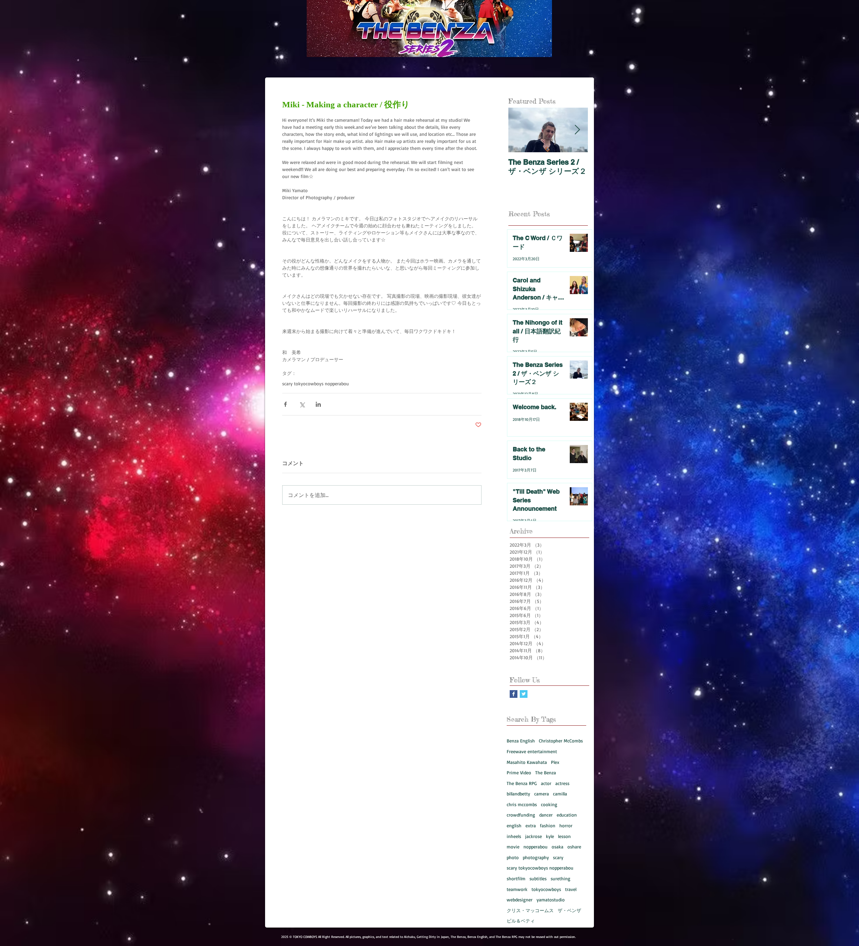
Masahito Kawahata (527, 762)
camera (541, 793)
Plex (555, 762)
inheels (514, 836)
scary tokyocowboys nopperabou (315, 383)
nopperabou (535, 846)
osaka (557, 846)
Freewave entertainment (532, 751)
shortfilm (516, 878)
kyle (550, 836)
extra (530, 825)
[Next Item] (577, 130)
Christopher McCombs (561, 740)
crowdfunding (521, 815)
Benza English (521, 740)
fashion (547, 825)
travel (570, 889)
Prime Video (519, 772)
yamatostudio (551, 899)
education (567, 815)
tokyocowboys (546, 889)
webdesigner (520, 899)
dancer (546, 815)
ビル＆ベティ (521, 921)
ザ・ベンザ (569, 910)
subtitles (538, 878)
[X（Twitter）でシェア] (302, 404)
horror (565, 825)
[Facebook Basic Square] (513, 694)
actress (562, 783)
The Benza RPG (522, 783)
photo (513, 857)
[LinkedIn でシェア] (318, 404)
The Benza (545, 772)
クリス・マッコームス (530, 910)
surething (560, 878)
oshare (574, 846)
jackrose (533, 836)
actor (546, 783)
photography (536, 857)
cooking (549, 804)
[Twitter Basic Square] (523, 694)
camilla (560, 793)
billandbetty (518, 793)
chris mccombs (522, 804)
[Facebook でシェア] (285, 404)
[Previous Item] (519, 130)
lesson (564, 836)
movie (513, 846)
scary (558, 857)
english (514, 825)
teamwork (517, 889)
